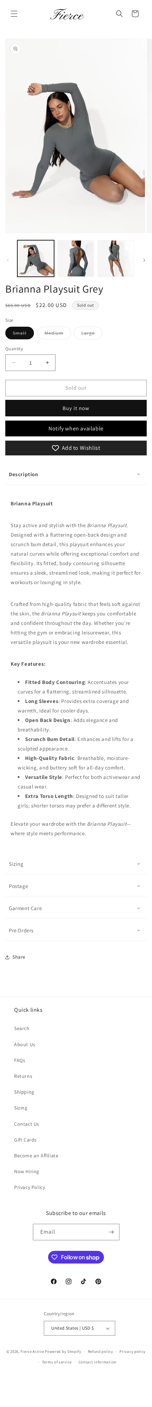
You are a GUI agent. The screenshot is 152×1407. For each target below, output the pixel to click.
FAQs (19, 1060)
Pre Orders (21, 930)
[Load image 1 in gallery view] (35, 258)
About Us (24, 1044)
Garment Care (25, 908)
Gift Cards (25, 1140)
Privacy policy (132, 1351)
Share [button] (18, 957)
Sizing (16, 864)
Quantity (14, 349)
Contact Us (26, 1124)
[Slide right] (144, 260)
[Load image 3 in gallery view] (116, 258)
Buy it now (76, 408)
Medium (58, 334)
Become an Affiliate (36, 1155)
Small (23, 334)
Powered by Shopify (63, 1351)
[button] (14, 13)
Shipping (24, 1092)
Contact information (97, 1362)
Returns (23, 1076)
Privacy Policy (29, 1187)
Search (22, 1028)
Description (24, 474)
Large (91, 334)
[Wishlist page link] (103, 13)
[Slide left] (8, 260)
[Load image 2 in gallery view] (76, 258)
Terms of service (57, 1362)
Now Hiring (26, 1171)
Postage (18, 886)
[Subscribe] (111, 1232)
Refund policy (100, 1351)
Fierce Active (32, 1351)
